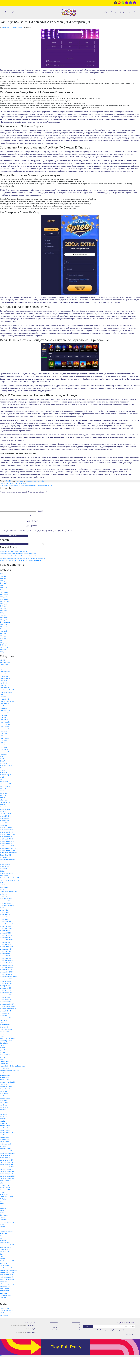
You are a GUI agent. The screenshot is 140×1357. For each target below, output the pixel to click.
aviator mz (3, 793)
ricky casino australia (6, 1231)
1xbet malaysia (4, 738)
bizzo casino (4, 876)
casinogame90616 (5, 997)
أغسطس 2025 (5, 601)
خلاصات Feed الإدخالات (7, 1311)
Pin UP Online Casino (6, 1197)
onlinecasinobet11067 (6, 1160)
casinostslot (4, 1016)
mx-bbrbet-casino (5, 1149)
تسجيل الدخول (4, 1308)
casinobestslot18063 (6, 965)
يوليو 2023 (3, 650)
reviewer (2, 1229)
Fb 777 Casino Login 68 (7, 1039)
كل (13, 12)
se (0, 1236)
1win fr (2, 695)
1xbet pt (2, 743)
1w (1, 669)
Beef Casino (4, 825)
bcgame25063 (4, 816)
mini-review (3, 1100)
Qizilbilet (2, 1217)
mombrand (3, 1105)
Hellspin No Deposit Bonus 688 (9, 1071)
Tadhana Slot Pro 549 (7, 1272)
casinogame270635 (6, 990)
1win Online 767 (5, 704)
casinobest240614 (6, 949)
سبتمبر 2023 (4, 647)
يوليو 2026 (3, 576)
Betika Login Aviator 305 (7, 860)
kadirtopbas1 (4, 1084)
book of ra (3, 885)
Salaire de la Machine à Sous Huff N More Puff (14, 551)
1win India (3, 697)
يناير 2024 (3, 638)
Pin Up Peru (3, 1199)
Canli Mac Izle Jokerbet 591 (8, 892)
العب (19, 12)
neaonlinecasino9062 (6, 1151)
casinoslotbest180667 (7, 1004)
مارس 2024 (4, 634)
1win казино (20, 481)
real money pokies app (7, 1222)
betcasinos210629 (5, 857)
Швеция (3, 1298)
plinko (2, 1204)
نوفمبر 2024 (4, 618)
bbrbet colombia (5, 809)
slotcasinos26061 (5, 1247)
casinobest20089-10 (6, 940)
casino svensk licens (6, 922)
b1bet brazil (3, 800)
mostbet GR (4, 1123)
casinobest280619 (5, 956)
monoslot (3, 1119)
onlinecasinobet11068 (6, 1162)
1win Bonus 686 (5, 679)
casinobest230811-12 (6, 947)
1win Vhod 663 (4, 713)
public (2, 1213)
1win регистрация (31, 481)
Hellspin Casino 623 (6, 1061)
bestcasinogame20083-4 (8, 834)
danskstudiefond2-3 (6, 1025)
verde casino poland (6, 1277)
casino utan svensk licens (8, 924)
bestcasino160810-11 (6, 830)
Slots (1, 1254)
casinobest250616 (5, 951)
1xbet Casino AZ (5, 724)
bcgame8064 (4, 823)
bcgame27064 (4, 821)
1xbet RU (3, 745)
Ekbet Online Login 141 (7, 1029)
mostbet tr (3, 1135)
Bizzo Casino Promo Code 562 (9, 880)
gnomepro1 (3, 1057)
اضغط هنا (25, 1329)
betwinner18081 (5, 864)
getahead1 (3, 1052)
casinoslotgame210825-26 (8, 1009)
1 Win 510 (3, 660)
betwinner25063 (5, 867)
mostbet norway (5, 1130)
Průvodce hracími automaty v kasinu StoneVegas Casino (18, 554)
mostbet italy (4, 1128)
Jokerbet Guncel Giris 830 (8, 1082)
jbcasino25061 (4, 1080)
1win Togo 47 (4, 706)
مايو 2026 (3, 581)
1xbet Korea (4, 734)
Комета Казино (5, 1291)
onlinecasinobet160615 (7, 1167)
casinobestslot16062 (6, 963)
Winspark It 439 (5, 1286)
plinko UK (3, 1208)
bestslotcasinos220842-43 (8, 853)
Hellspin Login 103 (5, 1068)
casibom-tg (3, 896)
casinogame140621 (6, 979)
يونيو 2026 (3, 579)
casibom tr (3, 894)
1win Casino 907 (5, 688)
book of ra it (4, 887)
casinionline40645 (6, 899)
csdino (2, 1023)
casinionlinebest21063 (7, 906)
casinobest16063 (5, 931)
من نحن (122, 12)
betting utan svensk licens (8, 862)
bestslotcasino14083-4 (7, 839)
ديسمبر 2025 (4, 592)
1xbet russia (3, 747)
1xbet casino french (6, 729)
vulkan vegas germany (7, 1284)
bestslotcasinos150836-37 (8, 846)
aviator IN (3, 789)
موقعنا (114, 12)
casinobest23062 (5, 945)
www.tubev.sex (4, 1289)
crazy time (3, 1020)
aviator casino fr (5, 786)
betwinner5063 (4, 869)
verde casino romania (7, 1279)
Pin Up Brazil (4, 1195)
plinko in (2, 1206)
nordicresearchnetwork (7, 1153)
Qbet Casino (4, 1215)
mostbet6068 (4, 1139)
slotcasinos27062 (5, 1250)
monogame (3, 1117)
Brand (2, 889)
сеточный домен (6, 1295)
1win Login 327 (4, 699)
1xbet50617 (3, 754)
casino (2, 908)
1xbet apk (3, 717)
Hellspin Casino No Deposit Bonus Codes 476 (14, 1066)
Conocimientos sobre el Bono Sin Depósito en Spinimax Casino (19, 556)
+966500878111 (21, 1332)
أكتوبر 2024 (3, 620)
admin (4, 27)
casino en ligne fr (5, 912)
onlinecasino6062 (5, 1158)
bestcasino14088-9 (6, 828)
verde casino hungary (6, 1275)
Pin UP (2, 1192)
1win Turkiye (4, 708)
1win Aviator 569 (5, 672)
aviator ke (3, 791)
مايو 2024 (3, 629)
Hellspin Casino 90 (5, 1064)
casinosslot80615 (5, 1013)
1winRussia (3, 715)
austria (2, 777)
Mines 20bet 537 (5, 1098)
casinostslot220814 (6, 1018)
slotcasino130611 (5, 1243)
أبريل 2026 (3, 583)
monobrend (3, 1114)
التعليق (40, 511)
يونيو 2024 (3, 627)
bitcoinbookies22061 (6, 873)
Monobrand (3, 1112)
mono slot (3, 1110)
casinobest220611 (5, 942)
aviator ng (3, 795)
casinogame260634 (6, 988)
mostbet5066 (4, 1137)
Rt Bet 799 (3, 1233)
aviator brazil (4, 782)
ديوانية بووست (102, 12)
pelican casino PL (5, 1188)
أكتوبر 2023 (3, 645)
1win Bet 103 (4, 676)
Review (2, 1224)
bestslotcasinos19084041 (8, 851)
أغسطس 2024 (5, 622)
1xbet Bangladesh (5, 722)
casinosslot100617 (6, 1011)
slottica (2, 1259)
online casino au (5, 1156)
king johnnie (3, 1091)
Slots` (1, 1256)
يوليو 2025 (3, 604)
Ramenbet (3, 1220)
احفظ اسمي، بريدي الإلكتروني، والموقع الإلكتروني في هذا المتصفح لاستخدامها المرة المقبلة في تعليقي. (37, 531)
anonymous (3, 773)
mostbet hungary (5, 1126)
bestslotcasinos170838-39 (8, 848)
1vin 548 (9, 481)
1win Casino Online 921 (7, 690)
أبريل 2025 (3, 611)
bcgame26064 (4, 818)
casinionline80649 (5, 903)
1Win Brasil (3, 683)
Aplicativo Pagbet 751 (7, 775)
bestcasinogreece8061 (7, 837)
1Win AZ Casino (5, 674)
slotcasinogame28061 (7, 1245)
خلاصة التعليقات (5, 1313)
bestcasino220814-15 (6, 832)
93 (0, 768)
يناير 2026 (3, 590)
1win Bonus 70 (4, 681)
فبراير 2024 (3, 636)
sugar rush (3, 1263)
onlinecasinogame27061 (7, 1178)
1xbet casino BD (5, 727)
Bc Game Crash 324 (6, 814)
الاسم (28, 516)
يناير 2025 (3, 615)
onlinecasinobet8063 (6, 1169)
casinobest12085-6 (6, 928)
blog (1, 883)
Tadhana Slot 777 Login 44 (8, 1270)
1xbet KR (2, 736)
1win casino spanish (6, 692)
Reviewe (2, 1227)
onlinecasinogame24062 (7, 1174)
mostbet (2, 1121)
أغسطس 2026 (5, 574)
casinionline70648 (5, 901)
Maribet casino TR (6, 1094)
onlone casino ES (5, 1181)
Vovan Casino (4, 1282)
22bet (2, 756)
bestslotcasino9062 (6, 844)
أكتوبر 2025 (3, 597)
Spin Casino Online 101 (7, 1261)
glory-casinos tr (5, 1055)
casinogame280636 (6, 993)
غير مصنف (3, 1300)
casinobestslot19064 (6, 967)
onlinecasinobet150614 (7, 1165)
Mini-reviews (4, 1103)
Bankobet (3, 805)
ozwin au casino (5, 1185)
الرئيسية (131, 12)
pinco (1, 1201)
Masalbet (3, 1096)
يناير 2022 (3, 652)
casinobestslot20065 (6, 970)
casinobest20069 (5, 938)
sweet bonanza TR (6, 1268)
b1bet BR (3, 798)
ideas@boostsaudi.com (18, 1326)
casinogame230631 (6, 984)
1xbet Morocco (5, 740)
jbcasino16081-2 (5, 1075)
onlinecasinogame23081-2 (8, 1172)
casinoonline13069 (5, 1000)
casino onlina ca (5, 915)
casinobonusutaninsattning (8, 977)
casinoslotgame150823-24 (8, 1006)
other (2, 1183)
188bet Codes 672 (5, 665)
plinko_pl (2, 1211)
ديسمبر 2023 (4, 640)
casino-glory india (5, 926)
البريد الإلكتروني (32, 521)
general (2, 1048)
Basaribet (3, 807)
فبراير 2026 (3, 588)
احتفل (6, 12)
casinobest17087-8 (6, 935)
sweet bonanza (5, 1266)
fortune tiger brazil (6, 1041)
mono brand (4, 1107)
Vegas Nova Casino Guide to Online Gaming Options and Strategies (21, 560)
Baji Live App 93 (5, 802)
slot (1, 1238)
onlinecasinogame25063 (7, 1176)
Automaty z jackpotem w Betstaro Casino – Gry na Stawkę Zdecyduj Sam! (23, 558)
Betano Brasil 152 (5, 855)
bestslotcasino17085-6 (7, 841)
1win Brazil (3, 685)
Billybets (2, 871)
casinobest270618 (5, 954)
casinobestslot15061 (6, 961)
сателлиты (3, 1293)
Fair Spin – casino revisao (8, 1034)
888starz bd (3, 763)
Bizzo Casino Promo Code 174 (9, 878)
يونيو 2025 (3, 606)
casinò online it (4, 919)
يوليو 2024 (3, 624)
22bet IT (2, 761)
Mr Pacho (3, 1146)
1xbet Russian (4, 750)
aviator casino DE (5, 784)
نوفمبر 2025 (4, 595)
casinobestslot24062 (6, 972)
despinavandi (4, 1027)
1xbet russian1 (4, 752)
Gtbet (2, 1059)
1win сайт (41, 481)
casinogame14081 (5, 981)
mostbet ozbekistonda (7, 1133)
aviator (2, 779)
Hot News (3, 1073)
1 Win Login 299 (5, 662)
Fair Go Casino (4, 1032)
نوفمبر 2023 (4, 643)
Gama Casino (4, 1043)
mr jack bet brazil (5, 1144)
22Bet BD (3, 759)
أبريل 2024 (3, 631)
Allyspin (2, 770)
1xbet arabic (4, 720)
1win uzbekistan (5, 711)
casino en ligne (4, 910)
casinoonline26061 (6, 1002)
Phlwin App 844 (5, 1190)
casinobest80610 (5, 958)
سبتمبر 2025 (4, 599)
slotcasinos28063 (5, 1252)
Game (2, 1045)
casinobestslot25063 (6, 974)
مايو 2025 (3, 608)
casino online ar (5, 917)
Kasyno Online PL (5, 1089)
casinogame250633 (6, 986)
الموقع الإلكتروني (32, 526)
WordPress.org (5, 1315)
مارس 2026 (3, 585)
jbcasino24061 (4, 1078)
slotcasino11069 (5, 1240)
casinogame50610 (6, 995)
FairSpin (2, 1036)
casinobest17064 (5, 933)
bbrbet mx (3, 812)
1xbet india (3, 731)
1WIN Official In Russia (7, 701)
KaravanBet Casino (6, 1087)
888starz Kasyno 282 (6, 766)
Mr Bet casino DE (5, 1142)
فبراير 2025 (3, 613)
